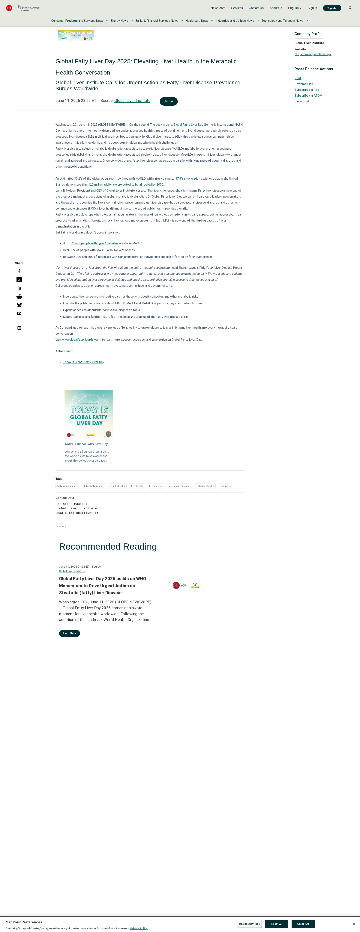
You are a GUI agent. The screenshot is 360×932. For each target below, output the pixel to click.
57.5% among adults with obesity (197, 178)
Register (332, 8)
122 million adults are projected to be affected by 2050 (125, 184)
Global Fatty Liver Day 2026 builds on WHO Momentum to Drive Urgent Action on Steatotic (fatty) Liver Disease (102, 585)
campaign (225, 486)
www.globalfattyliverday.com (81, 339)
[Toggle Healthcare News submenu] (212, 21)
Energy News (119, 20)
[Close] (354, 924)
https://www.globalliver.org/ (313, 54)
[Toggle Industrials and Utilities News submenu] (258, 21)
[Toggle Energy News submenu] (132, 21)
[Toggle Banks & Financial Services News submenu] (182, 21)
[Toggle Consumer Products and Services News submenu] (107, 21)
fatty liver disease (66, 486)
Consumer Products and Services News (77, 20)
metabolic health (205, 486)
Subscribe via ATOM (308, 95)
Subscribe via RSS (307, 90)
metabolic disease (179, 486)
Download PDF (304, 84)
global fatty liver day (93, 486)
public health (118, 486)
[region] (180, 924)
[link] (218, 8)
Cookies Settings (249, 923)
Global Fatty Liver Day (188, 124)
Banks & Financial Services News (156, 20)
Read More (69, 633)
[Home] (23, 8)
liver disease (156, 486)
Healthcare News (197, 20)
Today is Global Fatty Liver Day (83, 362)
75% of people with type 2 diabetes (94, 243)
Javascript (302, 101)
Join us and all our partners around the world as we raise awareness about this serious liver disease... (86, 456)
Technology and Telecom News (282, 20)
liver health (137, 486)
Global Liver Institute (132, 100)
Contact (61, 526)
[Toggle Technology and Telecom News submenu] (307, 21)
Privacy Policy (139, 928)
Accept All (303, 923)
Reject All (276, 923)
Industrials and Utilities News (235, 20)
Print (298, 78)
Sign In (312, 8)
